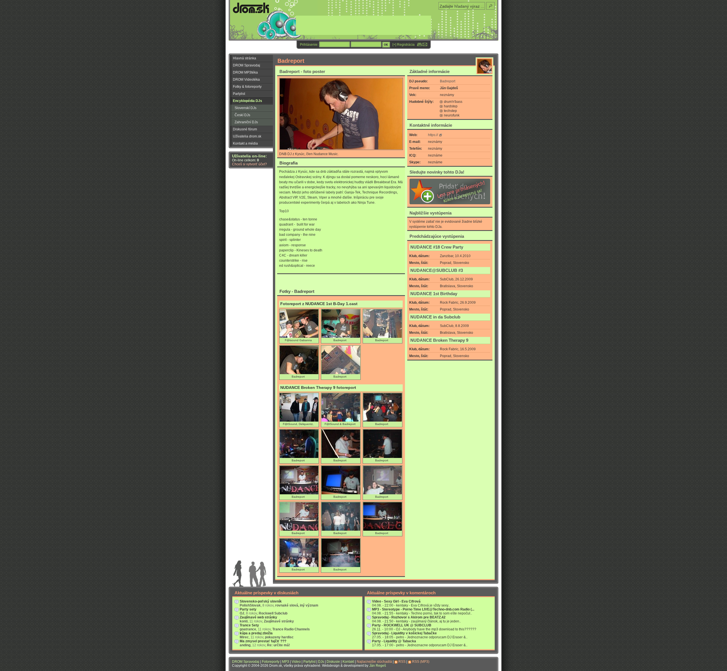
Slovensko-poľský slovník (261, 601)
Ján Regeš (377, 666)
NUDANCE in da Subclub (435, 317)
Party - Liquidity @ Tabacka (394, 641)
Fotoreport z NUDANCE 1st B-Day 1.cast (319, 304)
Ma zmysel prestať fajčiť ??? (263, 641)
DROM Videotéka (246, 80)
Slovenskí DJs (245, 108)
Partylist (239, 94)
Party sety (248, 609)
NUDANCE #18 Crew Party (436, 247)
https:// (433, 135)
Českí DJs (242, 115)
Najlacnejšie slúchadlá (374, 662)
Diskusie (333, 662)
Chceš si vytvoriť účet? (249, 164)
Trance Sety (249, 625)
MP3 (285, 662)
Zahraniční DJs (246, 122)
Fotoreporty (270, 662)
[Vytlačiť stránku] (419, 45)
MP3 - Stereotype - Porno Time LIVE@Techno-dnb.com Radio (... (423, 609)
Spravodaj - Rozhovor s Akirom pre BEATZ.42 (409, 617)
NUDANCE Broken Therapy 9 (439, 340)
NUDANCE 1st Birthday (433, 293)
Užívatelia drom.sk (247, 136)
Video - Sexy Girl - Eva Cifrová (396, 601)
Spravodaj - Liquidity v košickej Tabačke (404, 633)
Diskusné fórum (245, 129)
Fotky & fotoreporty (247, 87)
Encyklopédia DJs (247, 101)
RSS (402, 662)
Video (296, 662)
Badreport (447, 81)
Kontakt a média (245, 143)
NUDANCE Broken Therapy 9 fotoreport (318, 387)
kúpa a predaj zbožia (256, 633)
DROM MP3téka (245, 72)
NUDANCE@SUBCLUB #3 (436, 270)
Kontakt (348, 662)
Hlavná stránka (244, 58)
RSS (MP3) (420, 662)
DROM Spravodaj (246, 65)
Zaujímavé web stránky (258, 617)
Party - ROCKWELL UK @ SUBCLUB (401, 625)
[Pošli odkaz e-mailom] (425, 45)
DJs (321, 662)
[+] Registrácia (403, 45)
